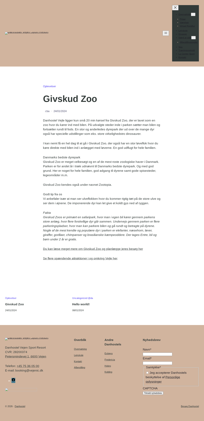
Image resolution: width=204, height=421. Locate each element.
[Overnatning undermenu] (193, 14)
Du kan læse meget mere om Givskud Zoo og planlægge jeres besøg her (93, 249)
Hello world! (81, 304)
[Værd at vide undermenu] (193, 37)
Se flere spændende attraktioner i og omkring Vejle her (80, 258)
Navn (147, 349)
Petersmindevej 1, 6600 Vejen (25, 356)
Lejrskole (78, 355)
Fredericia (110, 359)
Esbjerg (109, 353)
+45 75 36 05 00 (28, 366)
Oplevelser (49, 86)
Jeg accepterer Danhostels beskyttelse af (166, 377)
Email (147, 358)
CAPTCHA (150, 388)
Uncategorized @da (82, 298)
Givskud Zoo (14, 304)
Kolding (108, 372)
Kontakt (78, 361)
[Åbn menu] (166, 33)
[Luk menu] (175, 7)
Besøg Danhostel (190, 406)
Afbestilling (79, 367)
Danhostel (20, 406)
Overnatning (80, 349)
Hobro (108, 365)
